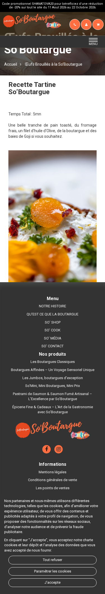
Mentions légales (52, 472)
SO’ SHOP (52, 322)
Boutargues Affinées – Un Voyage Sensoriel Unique (52, 370)
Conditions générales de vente (52, 480)
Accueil (10, 64)
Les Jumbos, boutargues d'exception (52, 378)
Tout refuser (52, 560)
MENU (95, 42)
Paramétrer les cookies (52, 571)
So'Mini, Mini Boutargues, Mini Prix (52, 386)
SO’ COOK (52, 330)
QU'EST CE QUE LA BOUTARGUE (52, 314)
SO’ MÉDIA (52, 338)
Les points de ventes (52, 488)
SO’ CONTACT (52, 346)
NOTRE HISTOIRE (52, 306)
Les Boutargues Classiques (53, 362)
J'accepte (52, 582)
